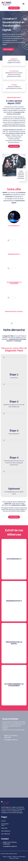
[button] (23, 3)
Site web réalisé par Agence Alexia (9, 853)
